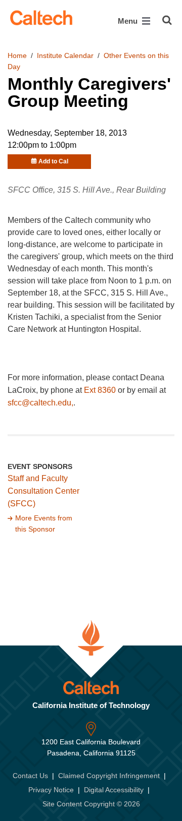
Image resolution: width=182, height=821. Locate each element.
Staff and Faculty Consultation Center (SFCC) (43, 491)
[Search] (167, 20)
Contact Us (30, 776)
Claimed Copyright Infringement (109, 776)
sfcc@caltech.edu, (40, 402)
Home (17, 55)
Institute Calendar (65, 55)
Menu (129, 21)
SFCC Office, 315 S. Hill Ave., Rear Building (87, 190)
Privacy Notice (51, 790)
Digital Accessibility (114, 790)
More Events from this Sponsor (43, 523)
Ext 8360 (101, 390)
